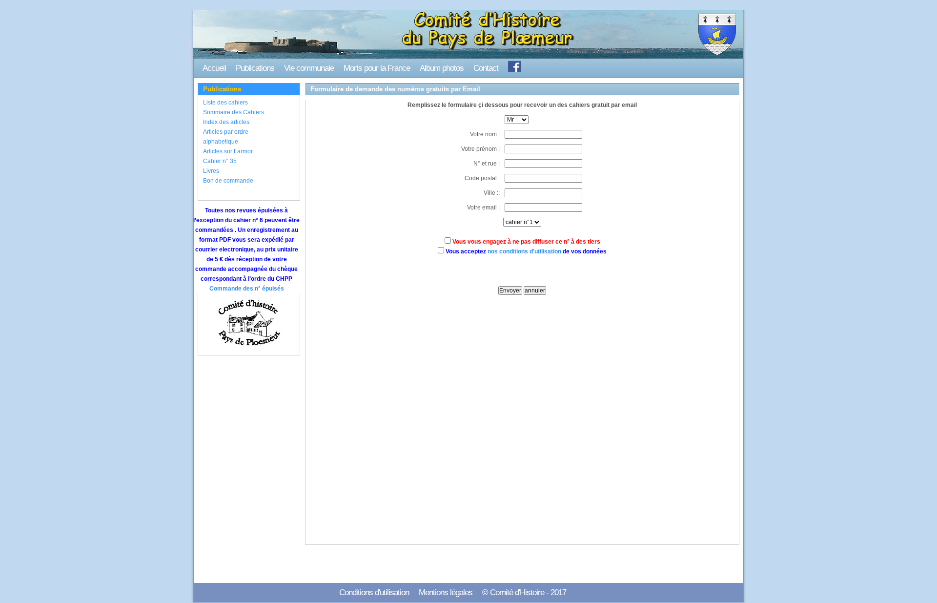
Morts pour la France (377, 68)
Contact (485, 68)
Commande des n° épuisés (246, 288)
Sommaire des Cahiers (233, 112)
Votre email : (483, 207)
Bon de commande (228, 180)
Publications (255, 68)
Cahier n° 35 (220, 161)
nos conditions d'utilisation (524, 251)
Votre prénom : (480, 149)
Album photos (442, 68)
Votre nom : (485, 134)
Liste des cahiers (225, 102)
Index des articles (226, 122)
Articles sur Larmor (228, 151)
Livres (211, 170)
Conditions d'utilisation (374, 592)
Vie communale (309, 68)
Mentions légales (445, 592)
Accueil (214, 68)
